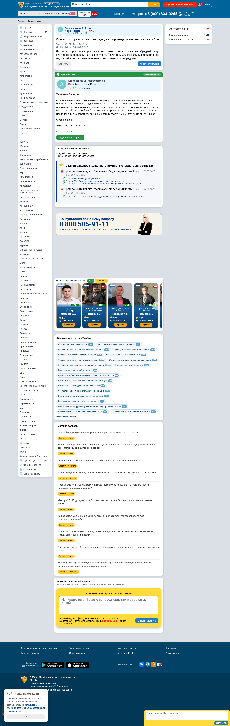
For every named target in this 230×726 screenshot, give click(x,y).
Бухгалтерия (26, 93)
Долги (23, 124)
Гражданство (26, 111)
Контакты (171, 648)
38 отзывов (81, 88)
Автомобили (26, 45)
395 (145, 113)
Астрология (26, 76)
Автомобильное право (31, 49)
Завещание (25, 155)
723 (112, 103)
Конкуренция (26, 206)
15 (124, 103)
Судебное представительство (131, 365)
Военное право (27, 98)
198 (206, 35)
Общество (25, 315)
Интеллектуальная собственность (29, 191)
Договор (24, 120)
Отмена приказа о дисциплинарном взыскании (84, 365)
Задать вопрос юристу (70, 137)
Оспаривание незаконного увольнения (79, 355)
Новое (68, 13)
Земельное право (29, 168)
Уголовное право (28, 425)
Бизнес (23, 89)
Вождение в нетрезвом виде (34, 102)
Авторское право (28, 54)
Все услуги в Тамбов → (67, 417)
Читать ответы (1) (149, 64)
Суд (21, 408)
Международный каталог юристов (39, 648)
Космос (23, 223)
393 (136, 103)
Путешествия (26, 355)
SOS (94, 14)
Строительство (27, 403)
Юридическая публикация (33, 456)
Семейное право (28, 381)
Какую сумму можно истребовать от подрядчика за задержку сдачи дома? (99, 460)
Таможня (24, 412)
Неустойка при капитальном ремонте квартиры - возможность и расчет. (98, 432)
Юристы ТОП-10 (28, 13)
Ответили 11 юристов (68, 572)
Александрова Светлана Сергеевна (86, 81)
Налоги (23, 276)
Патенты (24, 324)
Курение (24, 245)
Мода (22, 263)
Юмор (23, 452)
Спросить (68, 324)
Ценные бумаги (28, 434)
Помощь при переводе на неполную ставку (81, 385)
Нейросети (25, 289)
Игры (22, 172)
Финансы (24, 430)
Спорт (23, 394)
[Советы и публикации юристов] (21, 5)
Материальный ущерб (31, 249)
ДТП (22, 137)
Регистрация (101, 281)
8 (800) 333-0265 (162, 14)
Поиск (90, 281)
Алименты (25, 58)
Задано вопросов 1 (73, 31)
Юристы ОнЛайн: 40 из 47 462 (71, 280)
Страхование (26, 399)
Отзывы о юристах (31, 653)
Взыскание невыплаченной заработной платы (83, 349)
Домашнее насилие (30, 128)
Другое (23, 133)
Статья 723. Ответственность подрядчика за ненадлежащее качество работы (106, 196)
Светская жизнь (28, 368)
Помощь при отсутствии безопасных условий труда (85, 380)
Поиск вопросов (77, 653)
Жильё (23, 150)
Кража (23, 228)
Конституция (26, 210)
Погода (23, 329)
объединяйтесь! (51, 4)
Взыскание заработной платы (75, 344)
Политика (25, 333)
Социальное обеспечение (33, 386)
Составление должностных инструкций (133, 411)
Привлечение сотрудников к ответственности (82, 411)
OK (25, 716)
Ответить (63, 64)
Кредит (23, 232)
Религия (24, 364)
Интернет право (28, 197)
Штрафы (24, 438)
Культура (24, 241)
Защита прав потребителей (34, 159)
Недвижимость (27, 285)
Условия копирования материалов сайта (51, 690)
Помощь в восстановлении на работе (134, 349)
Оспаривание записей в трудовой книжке (81, 360)
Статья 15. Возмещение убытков (83, 178)
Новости (24, 298)
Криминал (25, 236)
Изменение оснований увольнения (126, 355)
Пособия (24, 337)
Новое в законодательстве (33, 293)
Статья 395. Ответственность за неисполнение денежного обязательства (103, 183)
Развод (23, 359)
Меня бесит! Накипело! (31, 258)
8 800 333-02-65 (110, 621)
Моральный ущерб (29, 267)
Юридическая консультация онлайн (47, 6)
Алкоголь (25, 62)
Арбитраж (25, 67)
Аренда (23, 71)
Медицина (25, 254)
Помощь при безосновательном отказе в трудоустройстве (88, 375)
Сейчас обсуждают (49, 13)
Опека (23, 320)
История (24, 201)
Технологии (25, 416)
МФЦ (22, 271)
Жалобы (24, 142)
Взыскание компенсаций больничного (118, 344)
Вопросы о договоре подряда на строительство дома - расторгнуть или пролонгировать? (108, 472)
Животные (25, 146)
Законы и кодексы (126, 648)
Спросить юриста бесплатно (180, 4)
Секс (22, 377)
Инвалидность (27, 181)
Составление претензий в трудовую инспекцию (84, 391)
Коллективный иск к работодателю (77, 370)
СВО (22, 372)
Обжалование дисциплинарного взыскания (133, 360)
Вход (207, 4)
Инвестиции (26, 185)
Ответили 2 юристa (67, 478)
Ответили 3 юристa (67, 466)
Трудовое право (28, 421)
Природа (24, 351)
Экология (25, 443)
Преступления (27, 346)
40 (207, 28)
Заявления (25, 164)
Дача (22, 115)
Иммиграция (26, 177)
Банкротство (26, 84)
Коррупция (25, 219)
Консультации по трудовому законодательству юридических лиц (92, 406)
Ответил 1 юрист (66, 438)
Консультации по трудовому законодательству (83, 396)
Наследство (26, 280)
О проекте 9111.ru (126, 653)
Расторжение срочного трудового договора (80, 401)
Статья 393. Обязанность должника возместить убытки (95, 181)
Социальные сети (29, 390)
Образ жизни (26, 307)
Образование (26, 311)
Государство (26, 106)
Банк (22, 80)
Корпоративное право (31, 214)
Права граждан (28, 342)
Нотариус (25, 302)
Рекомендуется (152, 74)
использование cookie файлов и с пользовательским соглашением (26, 708)
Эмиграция (25, 447)
